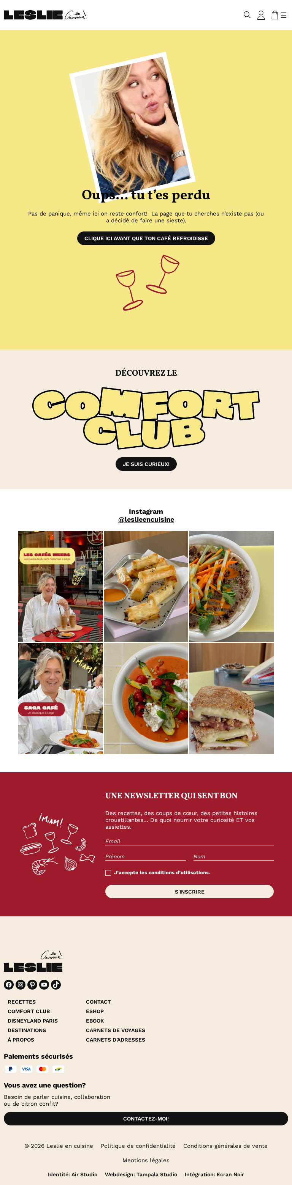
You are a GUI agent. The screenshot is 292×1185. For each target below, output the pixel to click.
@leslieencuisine (146, 519)
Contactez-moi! (146, 1119)
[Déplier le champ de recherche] (247, 15)
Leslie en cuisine (69, 1146)
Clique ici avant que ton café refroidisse (146, 238)
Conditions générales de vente (225, 1146)
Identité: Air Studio (72, 1174)
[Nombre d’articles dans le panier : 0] (273, 15)
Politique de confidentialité (138, 1146)
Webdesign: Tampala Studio (141, 1174)
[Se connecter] (261, 15)
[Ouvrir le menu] (283, 15)
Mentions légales (146, 1160)
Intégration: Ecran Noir (214, 1174)
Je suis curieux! (146, 464)
